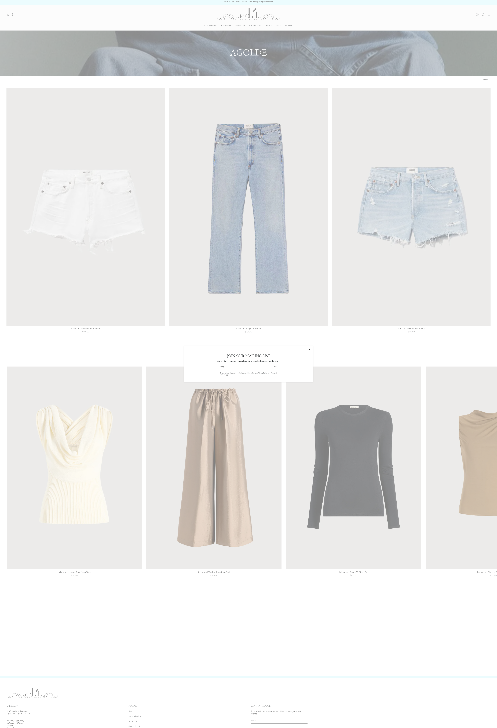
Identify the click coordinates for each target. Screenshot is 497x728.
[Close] (309, 349)
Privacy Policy (262, 373)
